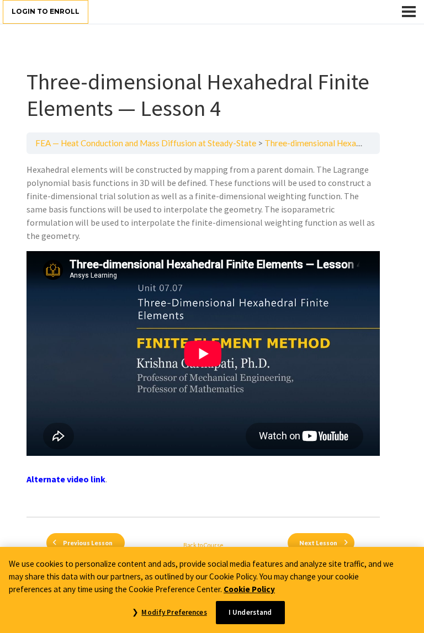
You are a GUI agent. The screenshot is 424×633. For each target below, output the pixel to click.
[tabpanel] (203, 335)
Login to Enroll (46, 11)
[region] (212, 590)
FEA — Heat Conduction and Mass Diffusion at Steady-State (145, 143)
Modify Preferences (173, 612)
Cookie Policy (249, 589)
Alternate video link (65, 479)
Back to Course (203, 545)
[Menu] (409, 11)
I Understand (250, 612)
